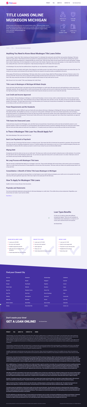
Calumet (65, 280)
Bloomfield (27, 302)
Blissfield (27, 299)
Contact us (67, 2)
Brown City (46, 290)
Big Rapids (27, 284)
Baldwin (8, 280)
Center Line (65, 305)
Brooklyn (46, 287)
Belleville (8, 299)
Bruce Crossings (47, 293)
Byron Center (47, 302)
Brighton (46, 284)
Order (36, 332)
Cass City (65, 299)
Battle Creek (9, 287)
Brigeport (46, 280)
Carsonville (65, 296)
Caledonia (65, 277)
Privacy (48, 2)
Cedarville (65, 302)
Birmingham (28, 296)
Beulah (26, 280)
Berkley (7, 305)
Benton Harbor (9, 302)
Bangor (7, 284)
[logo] (12, 3)
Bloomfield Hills (28, 305)
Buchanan (46, 296)
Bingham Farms (28, 290)
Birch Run (27, 293)
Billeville (27, 287)
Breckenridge (47, 277)
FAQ (53, 2)
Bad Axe (8, 277)
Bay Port (8, 293)
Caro (64, 293)
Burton (45, 299)
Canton (64, 284)
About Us (59, 2)
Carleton (65, 290)
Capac (64, 287)
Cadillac (46, 305)
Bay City (8, 290)
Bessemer (27, 277)
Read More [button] (8, 195)
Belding (8, 296)
